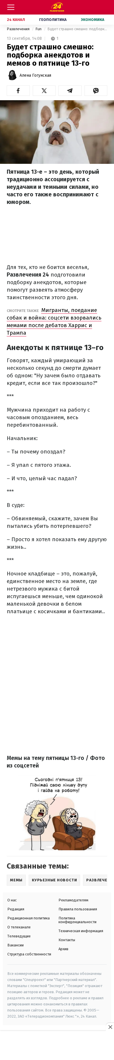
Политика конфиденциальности (77, 920)
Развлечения (18, 29)
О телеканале (19, 927)
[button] (18, 90)
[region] (57, 1046)
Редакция (15, 909)
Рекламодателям (73, 900)
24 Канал (16, 19)
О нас (12, 900)
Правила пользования (77, 909)
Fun (38, 29)
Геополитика (53, 19)
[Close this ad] (110, 1027)
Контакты (66, 940)
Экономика (92, 19)
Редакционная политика (28, 918)
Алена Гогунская (35, 75)
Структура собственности (29, 954)
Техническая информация (80, 931)
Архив (63, 949)
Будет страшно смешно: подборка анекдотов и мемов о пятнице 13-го (77, 29)
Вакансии (15, 945)
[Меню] (10, 7)
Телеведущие (19, 936)
